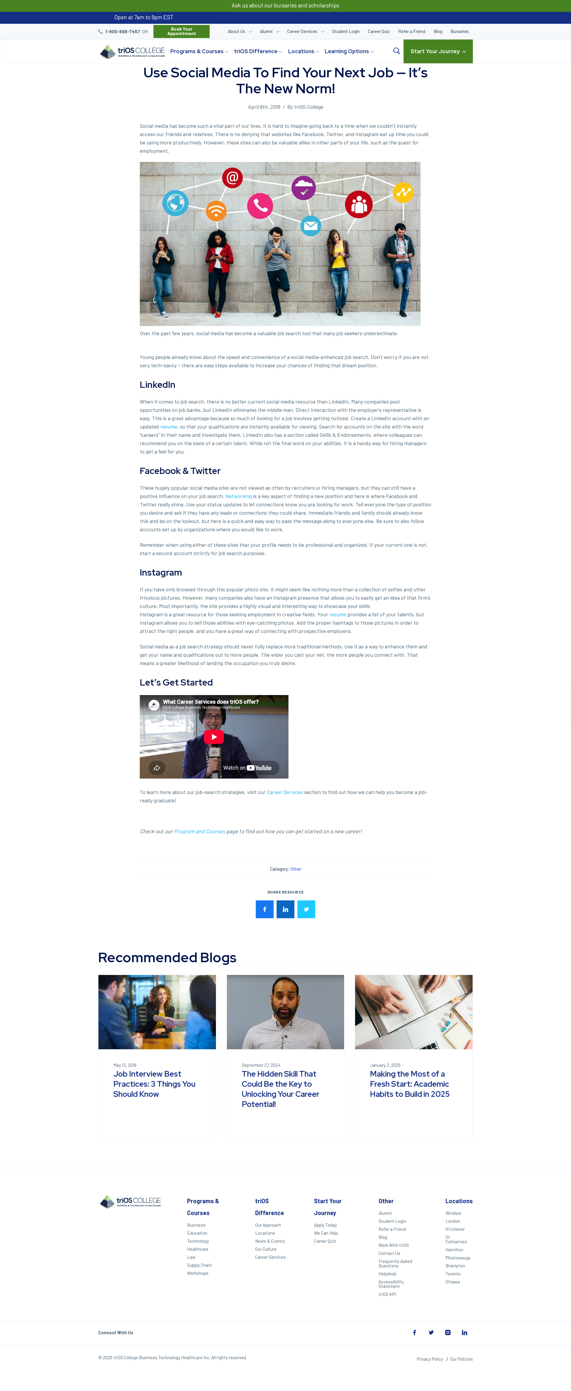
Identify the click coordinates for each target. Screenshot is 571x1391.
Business (196, 1225)
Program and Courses (199, 831)
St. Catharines (456, 1239)
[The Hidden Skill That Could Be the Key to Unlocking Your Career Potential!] (285, 1012)
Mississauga (457, 1257)
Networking (238, 496)
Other (296, 869)
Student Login (346, 31)
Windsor (453, 1213)
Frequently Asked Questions (395, 1263)
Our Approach (268, 1225)
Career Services (302, 31)
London (452, 1221)
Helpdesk (387, 1273)
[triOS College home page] (131, 53)
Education (197, 1233)
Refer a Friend (411, 31)
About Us (236, 31)
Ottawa (452, 1281)
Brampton (455, 1265)
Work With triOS (394, 1245)
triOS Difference (255, 51)
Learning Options (347, 51)
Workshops (197, 1273)
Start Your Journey (435, 51)
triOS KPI (387, 1294)
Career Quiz (379, 31)
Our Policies (461, 1359)
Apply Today (325, 1225)
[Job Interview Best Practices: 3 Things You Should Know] (157, 1012)
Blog (438, 31)
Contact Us (389, 1253)
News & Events (270, 1241)
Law (191, 1257)
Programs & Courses (197, 51)
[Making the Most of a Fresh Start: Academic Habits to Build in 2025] (414, 1012)
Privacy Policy (430, 1359)
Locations (301, 51)
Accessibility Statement (391, 1284)
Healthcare (197, 1249)
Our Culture (266, 1249)
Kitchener (455, 1229)
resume (168, 426)
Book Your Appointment (181, 31)
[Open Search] (396, 51)
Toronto (453, 1273)
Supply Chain (199, 1265)
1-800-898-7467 (122, 31)
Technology (198, 1241)
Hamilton (454, 1249)
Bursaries (460, 31)
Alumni (266, 31)
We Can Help (326, 1233)
